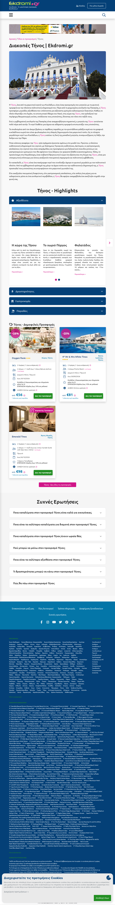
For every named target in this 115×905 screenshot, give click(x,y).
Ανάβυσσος (46, 646)
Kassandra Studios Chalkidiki (18, 846)
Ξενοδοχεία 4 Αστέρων (96, 647)
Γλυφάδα (39, 651)
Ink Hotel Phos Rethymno (46, 835)
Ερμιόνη (45, 653)
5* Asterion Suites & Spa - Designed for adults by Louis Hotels (28, 804)
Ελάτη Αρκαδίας (77, 651)
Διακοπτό (67, 651)
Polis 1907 (35, 826)
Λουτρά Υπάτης (67, 668)
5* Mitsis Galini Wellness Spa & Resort (48, 708)
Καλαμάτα (49, 657)
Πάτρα (80, 679)
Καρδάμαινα (25, 659)
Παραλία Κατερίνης (15, 679)
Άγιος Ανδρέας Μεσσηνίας (52, 642)
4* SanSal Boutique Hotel (74, 787)
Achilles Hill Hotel (63, 745)
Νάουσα (17, 675)
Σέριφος (81, 683)
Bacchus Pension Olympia (52, 767)
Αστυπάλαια (55, 649)
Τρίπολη (32, 690)
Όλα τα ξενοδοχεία (15, 852)
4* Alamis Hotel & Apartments (81, 776)
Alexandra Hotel (67, 769)
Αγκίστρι (81, 642)
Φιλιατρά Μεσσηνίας (54, 690)
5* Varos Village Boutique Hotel (69, 811)
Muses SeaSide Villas (50, 734)
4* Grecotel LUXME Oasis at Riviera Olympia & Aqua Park (27, 730)
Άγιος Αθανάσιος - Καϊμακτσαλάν (31, 642)
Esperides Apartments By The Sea (37, 778)
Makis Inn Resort (56, 796)
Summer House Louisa (79, 782)
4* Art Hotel (86, 811)
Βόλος (81, 649)
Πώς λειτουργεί (45, 608)
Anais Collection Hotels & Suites (19, 782)
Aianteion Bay (30, 848)
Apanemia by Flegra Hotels (66, 737)
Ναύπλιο (33, 675)
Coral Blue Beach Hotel (16, 848)
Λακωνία (65, 666)
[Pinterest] (66, 622)
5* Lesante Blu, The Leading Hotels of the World (24, 817)
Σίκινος (25, 686)
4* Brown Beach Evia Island (17, 726)
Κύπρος (31, 666)
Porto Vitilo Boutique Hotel (64, 732)
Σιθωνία (18, 686)
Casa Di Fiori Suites (92, 813)
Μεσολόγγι (49, 670)
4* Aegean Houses (78, 813)
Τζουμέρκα (54, 688)
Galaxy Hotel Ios (29, 776)
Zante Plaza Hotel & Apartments (63, 719)
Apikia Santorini (74, 806)
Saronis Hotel (29, 754)
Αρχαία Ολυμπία (44, 649)
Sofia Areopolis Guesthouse (51, 841)
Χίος (47, 692)
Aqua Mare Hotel (71, 804)
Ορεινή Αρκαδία (14, 677)
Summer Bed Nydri (55, 828)
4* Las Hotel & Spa (80, 769)
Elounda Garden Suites (52, 800)
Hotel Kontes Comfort (57, 804)
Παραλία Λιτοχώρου (29, 679)
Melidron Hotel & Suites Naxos (60, 778)
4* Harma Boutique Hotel (41, 796)
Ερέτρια (37, 653)
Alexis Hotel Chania (15, 802)
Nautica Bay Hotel (67, 710)
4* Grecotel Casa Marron (78, 706)
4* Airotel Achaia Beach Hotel (39, 715)
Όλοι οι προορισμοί (27, 38)
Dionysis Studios (72, 752)
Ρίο (38, 683)
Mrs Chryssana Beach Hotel (85, 737)
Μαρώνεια (32, 670)
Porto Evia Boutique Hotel (17, 734)
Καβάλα (73, 655)
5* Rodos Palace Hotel (35, 734)
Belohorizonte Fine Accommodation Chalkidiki (24, 837)
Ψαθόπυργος (69, 692)
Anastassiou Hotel (93, 769)
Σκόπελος (58, 686)
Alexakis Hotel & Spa (63, 782)
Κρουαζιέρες (64, 664)
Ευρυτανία (59, 653)
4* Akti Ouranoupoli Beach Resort (34, 769)
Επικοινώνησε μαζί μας (23, 608)
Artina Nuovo (27, 793)
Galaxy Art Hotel (56, 763)
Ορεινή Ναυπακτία (27, 677)
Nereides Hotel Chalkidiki (70, 841)
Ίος (60, 655)
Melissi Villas (13, 813)
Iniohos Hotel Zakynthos (65, 815)
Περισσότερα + (17, 272)
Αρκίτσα (26, 649)
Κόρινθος (19, 664)
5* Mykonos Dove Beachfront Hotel (84, 809)
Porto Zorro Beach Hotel (50, 726)
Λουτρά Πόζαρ (55, 668)
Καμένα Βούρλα (14, 659)
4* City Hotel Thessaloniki (36, 752)
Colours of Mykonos (27, 809)
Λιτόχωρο (46, 668)
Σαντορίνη (73, 683)
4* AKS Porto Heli (72, 715)
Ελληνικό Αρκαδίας (15, 653)
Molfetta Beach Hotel (88, 806)
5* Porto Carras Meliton (16, 724)
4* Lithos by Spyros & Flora (49, 811)
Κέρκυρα (43, 662)
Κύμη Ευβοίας (13, 666)
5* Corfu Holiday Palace (51, 721)
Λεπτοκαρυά (80, 666)
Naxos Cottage (72, 822)
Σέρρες (11, 686)
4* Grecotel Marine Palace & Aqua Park (21, 708)
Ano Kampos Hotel (37, 782)
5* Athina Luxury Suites (30, 789)
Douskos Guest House (43, 806)
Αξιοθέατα (22, 200)
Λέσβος (11, 668)
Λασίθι (72, 666)
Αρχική (12, 38)
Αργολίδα (79, 646)
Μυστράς (70, 673)
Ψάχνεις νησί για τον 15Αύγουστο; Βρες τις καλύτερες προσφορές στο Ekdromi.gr (74, 870)
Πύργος (24, 683)
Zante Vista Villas (39, 833)
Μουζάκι (22, 673)
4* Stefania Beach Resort (55, 730)
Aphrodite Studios (15, 769)
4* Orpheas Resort (37, 824)
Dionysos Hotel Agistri (86, 804)
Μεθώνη (41, 670)
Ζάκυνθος (79, 653)
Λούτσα (84, 668)
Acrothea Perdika (95, 758)
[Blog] (73, 622)
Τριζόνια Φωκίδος (76, 688)
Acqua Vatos (48, 772)
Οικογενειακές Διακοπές (96, 671)
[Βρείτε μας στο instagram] (47, 622)
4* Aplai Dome (14, 800)
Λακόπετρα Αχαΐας (55, 666)
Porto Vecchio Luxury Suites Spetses (54, 839)
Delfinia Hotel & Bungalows (50, 817)
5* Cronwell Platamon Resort (51, 710)
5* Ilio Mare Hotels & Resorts (18, 715)
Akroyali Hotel (51, 739)
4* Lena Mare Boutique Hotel (33, 802)
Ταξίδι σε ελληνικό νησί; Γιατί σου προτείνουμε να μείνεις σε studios (30, 861)
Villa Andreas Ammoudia (37, 774)
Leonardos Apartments (16, 747)
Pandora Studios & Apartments (67, 837)
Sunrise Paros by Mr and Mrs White (90, 822)
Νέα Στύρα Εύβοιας (54, 675)
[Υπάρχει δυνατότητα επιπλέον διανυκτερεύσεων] (40, 365)
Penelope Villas (14, 809)
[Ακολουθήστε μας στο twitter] (60, 622)
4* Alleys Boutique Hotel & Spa (83, 846)
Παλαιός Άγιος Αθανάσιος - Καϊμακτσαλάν (48, 677)
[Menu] (11, 14)
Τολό (67, 688)
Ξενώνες (94, 664)
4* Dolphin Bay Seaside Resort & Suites (87, 719)
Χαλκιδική (12, 692)
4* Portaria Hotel (77, 743)
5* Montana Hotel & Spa (16, 710)
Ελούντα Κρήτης (28, 653)
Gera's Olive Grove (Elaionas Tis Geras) (77, 761)
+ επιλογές (20, 371)
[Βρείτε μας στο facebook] (41, 622)
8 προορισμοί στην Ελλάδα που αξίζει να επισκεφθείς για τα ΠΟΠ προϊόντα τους (34, 865)
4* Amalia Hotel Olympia (17, 737)
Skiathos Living (96, 761)
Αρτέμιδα (34, 649)
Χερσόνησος (27, 692)
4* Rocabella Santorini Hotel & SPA (31, 800)
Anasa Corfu (67, 796)
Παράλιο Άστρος (43, 679)
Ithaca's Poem (38, 761)
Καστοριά (12, 662)
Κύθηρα (72, 664)
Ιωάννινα (66, 655)
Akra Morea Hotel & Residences (37, 728)
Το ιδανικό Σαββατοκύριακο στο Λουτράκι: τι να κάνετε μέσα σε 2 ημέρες (77, 861)
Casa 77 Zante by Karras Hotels (70, 785)
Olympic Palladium (98, 811)
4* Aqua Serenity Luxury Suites (57, 833)
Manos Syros (37, 758)
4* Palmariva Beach (34, 726)
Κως (37, 666)
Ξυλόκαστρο (80, 675)
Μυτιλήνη (78, 673)
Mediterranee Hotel (53, 769)
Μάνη (11, 670)
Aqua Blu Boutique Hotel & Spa (82, 802)
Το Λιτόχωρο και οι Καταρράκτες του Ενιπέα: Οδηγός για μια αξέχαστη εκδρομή (34, 868)
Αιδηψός (44, 644)
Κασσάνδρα (83, 659)
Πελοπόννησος (29, 681)
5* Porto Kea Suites (37, 787)
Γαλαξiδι (31, 651)
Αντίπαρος (62, 646)
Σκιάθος (50, 686)
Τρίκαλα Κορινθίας (22, 690)
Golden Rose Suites (42, 754)
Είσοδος (81, 6)
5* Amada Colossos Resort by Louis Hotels (22, 835)
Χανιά (19, 692)
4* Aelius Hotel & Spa (79, 750)
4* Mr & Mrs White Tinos (92, 726)
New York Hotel (89, 787)
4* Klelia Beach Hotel (16, 719)
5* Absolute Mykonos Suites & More (85, 754)
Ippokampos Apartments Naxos (19, 815)
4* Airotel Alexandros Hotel (81, 767)
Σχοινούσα (45, 688)
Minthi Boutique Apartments (51, 758)
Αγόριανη (12, 644)
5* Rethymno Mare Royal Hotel (19, 824)
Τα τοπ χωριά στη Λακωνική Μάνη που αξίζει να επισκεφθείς (28, 870)
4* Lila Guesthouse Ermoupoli (79, 844)
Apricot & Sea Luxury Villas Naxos (19, 828)
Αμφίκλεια (37, 646)
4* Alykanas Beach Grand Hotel (50, 724)
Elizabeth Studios (31, 732)
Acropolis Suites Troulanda (50, 785)
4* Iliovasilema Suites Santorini (19, 750)
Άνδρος (54, 646)
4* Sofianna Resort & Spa (59, 831)
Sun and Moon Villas (53, 774)
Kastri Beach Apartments (17, 844)
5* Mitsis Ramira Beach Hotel (93, 791)
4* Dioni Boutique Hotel (54, 741)
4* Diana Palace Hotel (92, 743)
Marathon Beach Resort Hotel (53, 761)
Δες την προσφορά (43, 396)
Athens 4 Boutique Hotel (92, 780)
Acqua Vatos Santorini (16, 754)
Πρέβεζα (12, 683)
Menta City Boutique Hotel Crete (19, 826)
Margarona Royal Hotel (46, 732)
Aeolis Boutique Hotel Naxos (18, 741)
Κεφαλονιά (51, 662)
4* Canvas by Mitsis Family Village (64, 798)
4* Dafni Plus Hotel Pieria (72, 826)
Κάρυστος (68, 659)
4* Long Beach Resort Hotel (84, 710)
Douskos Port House (64, 743)
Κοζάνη (59, 662)
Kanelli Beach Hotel (67, 721)
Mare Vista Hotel (77, 726)
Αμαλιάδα (12, 646)
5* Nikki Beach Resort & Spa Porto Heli (32, 739)
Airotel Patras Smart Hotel (17, 752)
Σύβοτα (26, 688)
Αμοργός (29, 646)
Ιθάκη (50, 655)
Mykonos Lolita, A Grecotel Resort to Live (22, 831)
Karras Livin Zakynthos (89, 826)
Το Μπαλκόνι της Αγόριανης (18, 756)
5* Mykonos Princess (40, 793)
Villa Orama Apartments (74, 780)
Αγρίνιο (19, 644)
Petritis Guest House (15, 776)
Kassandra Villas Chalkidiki (37, 846)
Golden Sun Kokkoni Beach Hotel (59, 728)
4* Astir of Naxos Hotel (26, 813)
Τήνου (78, 113)
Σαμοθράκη (58, 683)
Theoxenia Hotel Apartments (82, 724)
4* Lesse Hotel (65, 726)
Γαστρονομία (22, 301)
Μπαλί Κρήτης (31, 673)
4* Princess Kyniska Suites (33, 767)
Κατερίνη (20, 662)
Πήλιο (38, 681)
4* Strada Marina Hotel (27, 806)
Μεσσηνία (58, 670)
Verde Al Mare (35, 785)
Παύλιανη (12, 681)
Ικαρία (56, 655)
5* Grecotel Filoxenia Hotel (59, 706)
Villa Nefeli (78, 791)
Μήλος (81, 670)
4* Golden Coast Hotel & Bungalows (44, 713)
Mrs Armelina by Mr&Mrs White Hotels (21, 822)
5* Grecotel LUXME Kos (95, 706)
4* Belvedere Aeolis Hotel (17, 765)
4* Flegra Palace (47, 791)
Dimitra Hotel (73, 833)
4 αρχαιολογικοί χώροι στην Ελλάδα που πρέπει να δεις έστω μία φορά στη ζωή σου (35, 872)
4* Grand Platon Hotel (87, 715)
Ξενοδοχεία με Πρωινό (96, 652)
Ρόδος (43, 683)
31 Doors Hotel (50, 782)
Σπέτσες (11, 688)
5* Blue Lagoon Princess (84, 717)
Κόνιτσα (11, 664)
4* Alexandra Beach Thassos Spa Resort (75, 758)
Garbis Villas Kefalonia (76, 747)
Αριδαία (11, 649)
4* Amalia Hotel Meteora (17, 745)
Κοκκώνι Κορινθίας (69, 662)
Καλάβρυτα (40, 657)
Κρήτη (56, 664)
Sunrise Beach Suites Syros (34, 819)
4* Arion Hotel (56, 717)
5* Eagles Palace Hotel (63, 813)
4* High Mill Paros (65, 734)
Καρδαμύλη (34, 659)
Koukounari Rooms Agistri (64, 765)
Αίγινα (32, 644)
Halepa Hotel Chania (48, 815)
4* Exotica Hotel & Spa (96, 713)
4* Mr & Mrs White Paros (17, 778)
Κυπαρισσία (23, 666)
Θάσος (25, 655)
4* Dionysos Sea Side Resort (71, 819)
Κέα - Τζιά (28, 662)
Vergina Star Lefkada (92, 774)
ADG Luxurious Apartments (46, 745)
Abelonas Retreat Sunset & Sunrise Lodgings (70, 835)
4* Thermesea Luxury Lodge (63, 791)
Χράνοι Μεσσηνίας (57, 692)
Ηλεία (11, 655)
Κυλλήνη (79, 664)
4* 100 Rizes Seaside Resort (79, 745)
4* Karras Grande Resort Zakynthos (69, 739)
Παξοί (73, 677)
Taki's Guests (84, 841)
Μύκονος (63, 673)
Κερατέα (35, 662)
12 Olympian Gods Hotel (17, 728)
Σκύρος (65, 686)
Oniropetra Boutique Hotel (91, 739)
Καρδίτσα (43, 659)
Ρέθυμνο (32, 683)
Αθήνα (26, 644)
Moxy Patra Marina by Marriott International (41, 737)
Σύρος (38, 688)
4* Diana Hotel (30, 747)
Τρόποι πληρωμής (66, 608)
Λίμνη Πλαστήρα (35, 668)
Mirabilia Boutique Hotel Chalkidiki (20, 761)
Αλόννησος (77, 644)
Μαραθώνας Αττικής (21, 670)
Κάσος (76, 659)
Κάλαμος (57, 657)
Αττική (63, 649)
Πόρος (73, 681)
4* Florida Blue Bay (69, 717)
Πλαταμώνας (52, 681)
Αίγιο (38, 644)
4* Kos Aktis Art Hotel (45, 798)
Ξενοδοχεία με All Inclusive (98, 660)
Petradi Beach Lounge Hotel (45, 813)
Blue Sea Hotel (14, 739)
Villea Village (13, 806)
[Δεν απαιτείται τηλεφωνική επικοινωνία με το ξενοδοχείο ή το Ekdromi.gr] (36, 390)
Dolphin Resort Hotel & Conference (20, 833)
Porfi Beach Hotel (50, 824)
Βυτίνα (25, 651)
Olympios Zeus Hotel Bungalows (19, 780)
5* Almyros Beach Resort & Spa (92, 796)
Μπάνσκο (40, 673)
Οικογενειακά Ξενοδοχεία (96, 667)
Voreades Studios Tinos (34, 844)
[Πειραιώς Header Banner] (57, 29)
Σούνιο (72, 686)
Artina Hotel (85, 763)
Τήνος (13, 104)
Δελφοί (60, 651)
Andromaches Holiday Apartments (47, 809)
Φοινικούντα (75, 690)
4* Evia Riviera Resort (57, 715)
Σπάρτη (78, 686)
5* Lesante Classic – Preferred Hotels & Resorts (73, 824)
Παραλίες (21, 310)
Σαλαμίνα (50, 683)
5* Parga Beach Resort (61, 772)
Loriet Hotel (50, 765)
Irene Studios (66, 724)
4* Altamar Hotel (85, 730)
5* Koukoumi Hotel (15, 793)
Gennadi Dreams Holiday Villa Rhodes (56, 844)
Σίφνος (31, 686)
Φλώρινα (66, 690)
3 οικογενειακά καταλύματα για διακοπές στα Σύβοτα (80, 872)
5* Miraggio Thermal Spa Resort (33, 743)
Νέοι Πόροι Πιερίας (68, 675)
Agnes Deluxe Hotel (38, 780)
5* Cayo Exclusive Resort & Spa (19, 787)
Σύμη (32, 688)
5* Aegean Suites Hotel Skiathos (51, 826)
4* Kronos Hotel (45, 719)
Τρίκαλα (11, 690)
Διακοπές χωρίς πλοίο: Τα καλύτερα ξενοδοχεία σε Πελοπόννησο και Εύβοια (33, 863)
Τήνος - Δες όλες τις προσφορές (57, 484)
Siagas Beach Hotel (32, 724)
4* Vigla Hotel (35, 815)
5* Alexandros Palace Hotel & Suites (72, 800)
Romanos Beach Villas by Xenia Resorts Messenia (24, 841)
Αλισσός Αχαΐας (67, 644)
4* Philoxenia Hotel (71, 730)
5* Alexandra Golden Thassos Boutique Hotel (88, 741)
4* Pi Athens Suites (64, 776)
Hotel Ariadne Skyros (42, 822)
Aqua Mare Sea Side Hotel (36, 765)
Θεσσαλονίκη (33, 655)
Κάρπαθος (51, 659)
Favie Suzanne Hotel (96, 734)
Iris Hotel (88, 747)
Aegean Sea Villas (14, 811)
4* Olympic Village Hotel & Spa (32, 721)
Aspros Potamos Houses (39, 828)
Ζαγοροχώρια (69, 653)
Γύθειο (53, 651)
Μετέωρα (66, 670)
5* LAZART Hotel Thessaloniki (18, 785)
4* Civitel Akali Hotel (51, 802)
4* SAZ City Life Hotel (97, 732)
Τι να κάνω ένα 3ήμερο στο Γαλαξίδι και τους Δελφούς (78, 868)
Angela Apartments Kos (16, 819)
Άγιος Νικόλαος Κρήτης (70, 642)
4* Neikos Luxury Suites (44, 747)
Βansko (75, 649)
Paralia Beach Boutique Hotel (55, 752)
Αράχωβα (70, 646)
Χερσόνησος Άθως (38, 692)
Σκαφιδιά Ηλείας (41, 686)
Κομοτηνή (80, 662)
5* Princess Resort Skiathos (17, 763)
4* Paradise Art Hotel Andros (81, 728)
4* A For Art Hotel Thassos (36, 756)
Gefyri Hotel (86, 785)
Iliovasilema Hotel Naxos (53, 819)
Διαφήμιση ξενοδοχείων (91, 608)
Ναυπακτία (25, 675)
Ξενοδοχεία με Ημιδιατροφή (96, 656)
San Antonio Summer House (18, 774)
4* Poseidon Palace (83, 708)
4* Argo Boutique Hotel (32, 791)
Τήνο (36, 143)
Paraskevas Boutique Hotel (79, 793)
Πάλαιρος (66, 677)
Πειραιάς (20, 681)
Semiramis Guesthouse (95, 750)
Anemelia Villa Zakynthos (71, 828)
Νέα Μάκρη (42, 675)
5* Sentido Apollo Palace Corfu (59, 793)
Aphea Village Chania (48, 837)
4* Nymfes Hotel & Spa (16, 732)
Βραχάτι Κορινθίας (15, 651)
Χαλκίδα (84, 690)
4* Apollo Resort (85, 817)
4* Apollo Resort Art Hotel (74, 756)
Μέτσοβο (74, 670)
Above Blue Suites (15, 743)
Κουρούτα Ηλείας (36, 664)
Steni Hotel (93, 772)
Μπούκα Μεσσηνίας (51, 673)
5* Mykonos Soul (65, 809)
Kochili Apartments (56, 754)
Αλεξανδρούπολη (54, 644)
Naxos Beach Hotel (15, 798)
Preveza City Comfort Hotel (55, 780)
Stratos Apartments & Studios (54, 787)
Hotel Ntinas (69, 754)
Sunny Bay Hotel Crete (16, 767)
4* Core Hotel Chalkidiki (71, 763)
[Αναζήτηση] (104, 15)
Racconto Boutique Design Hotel (38, 763)
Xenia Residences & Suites (69, 817)
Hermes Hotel (57, 789)
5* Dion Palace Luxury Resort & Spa (38, 717)
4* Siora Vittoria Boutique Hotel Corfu (58, 750)
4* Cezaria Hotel (50, 743)
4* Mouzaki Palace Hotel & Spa (85, 721)
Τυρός (39, 690)
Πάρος (68, 679)
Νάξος (11, 675)
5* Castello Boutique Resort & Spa (20, 796)
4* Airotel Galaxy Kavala (37, 741)
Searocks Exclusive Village (55, 756)
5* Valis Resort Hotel (68, 708)
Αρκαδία (19, 649)
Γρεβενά (46, 651)
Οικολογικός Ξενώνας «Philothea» (20, 758)
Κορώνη (26, 664)
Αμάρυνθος (21, 646)
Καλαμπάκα (65, 657)
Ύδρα (44, 690)
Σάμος (66, 683)
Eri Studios (76, 796)
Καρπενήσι (60, 659)
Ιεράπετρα (42, 655)
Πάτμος (74, 679)
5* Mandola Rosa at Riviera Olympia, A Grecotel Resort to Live (29, 706)
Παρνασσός (60, 679)
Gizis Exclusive (91, 789)
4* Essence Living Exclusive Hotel (72, 774)
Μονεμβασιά (13, 673)
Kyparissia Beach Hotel (16, 772)
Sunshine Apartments (86, 752)
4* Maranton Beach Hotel (17, 717)
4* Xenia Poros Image (31, 719)
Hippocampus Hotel (29, 798)
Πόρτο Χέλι (80, 681)
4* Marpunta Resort (81, 732)
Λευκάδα (19, 668)
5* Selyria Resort (14, 721)
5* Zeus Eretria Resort (64, 713)
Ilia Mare (90, 778)
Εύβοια (52, 653)
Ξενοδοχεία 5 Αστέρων (96, 643)
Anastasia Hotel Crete (86, 833)
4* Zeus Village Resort (86, 837)
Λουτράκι (77, 668)
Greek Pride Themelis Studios (46, 776)
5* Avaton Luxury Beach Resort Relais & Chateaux (25, 839)
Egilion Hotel (31, 745)
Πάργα (52, 679)
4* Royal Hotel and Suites (34, 772)
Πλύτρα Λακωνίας (63, 681)
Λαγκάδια (44, 666)
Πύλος (18, 683)
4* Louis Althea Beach (76, 831)
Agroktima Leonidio (37, 750)
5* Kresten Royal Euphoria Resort (87, 798)
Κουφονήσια (48, 664)
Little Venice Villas (43, 831)
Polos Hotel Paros (45, 789)
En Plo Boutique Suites (59, 806)
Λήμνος (26, 668)
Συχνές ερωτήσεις (57, 614)
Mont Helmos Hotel (60, 747)
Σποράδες (19, 688)
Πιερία (44, 681)
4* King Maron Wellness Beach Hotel (86, 765)
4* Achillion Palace (15, 789)
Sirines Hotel (68, 741)
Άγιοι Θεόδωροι (14, 642)
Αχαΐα (69, 649)
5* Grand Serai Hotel (33, 710)
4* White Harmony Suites (30, 811)
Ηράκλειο (18, 655)
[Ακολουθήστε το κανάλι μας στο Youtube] (54, 622)
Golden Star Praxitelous (80, 734)
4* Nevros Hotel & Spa (79, 778)
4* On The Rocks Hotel (58, 822)
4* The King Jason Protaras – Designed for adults (83, 839)
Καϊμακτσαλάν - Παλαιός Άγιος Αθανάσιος (22, 657)
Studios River (66, 767)
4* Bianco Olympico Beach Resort (20, 713)
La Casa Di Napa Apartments (78, 772)
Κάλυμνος (74, 657)
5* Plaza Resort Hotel (16, 791)
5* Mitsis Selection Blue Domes (74, 789)
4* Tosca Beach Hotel (80, 713)
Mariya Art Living (65, 802)
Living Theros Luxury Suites (95, 800)
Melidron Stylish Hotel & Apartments (59, 846)
